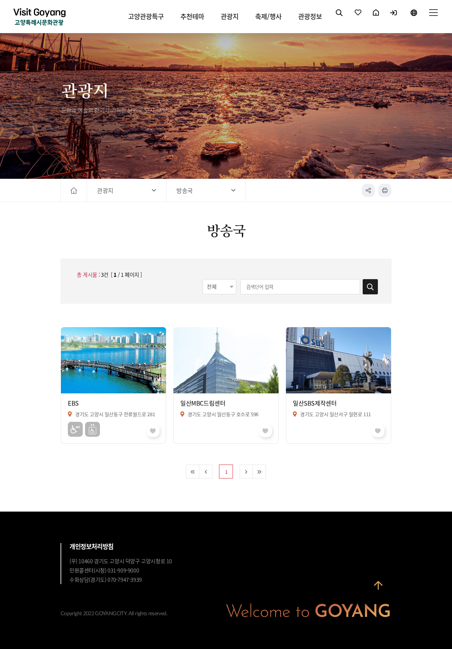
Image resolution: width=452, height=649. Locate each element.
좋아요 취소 (153, 430)
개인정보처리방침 (91, 546)
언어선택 (413, 18)
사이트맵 (433, 18)
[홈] (74, 190)
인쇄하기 (384, 190)
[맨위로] (378, 585)
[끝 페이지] (259, 471)
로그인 (393, 18)
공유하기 (368, 190)
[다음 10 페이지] (246, 471)
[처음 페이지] (192, 471)
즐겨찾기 (358, 18)
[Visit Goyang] (39, 17)
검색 (339, 18)
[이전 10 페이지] (205, 471)
